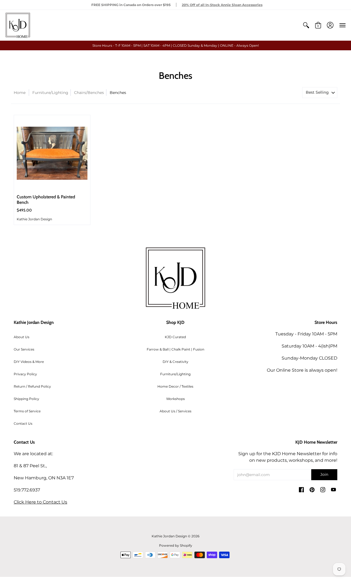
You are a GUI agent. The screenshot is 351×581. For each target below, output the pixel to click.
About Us (21, 337)
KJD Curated (175, 337)
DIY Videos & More (29, 362)
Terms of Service (27, 411)
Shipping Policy (26, 399)
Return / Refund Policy (32, 386)
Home (20, 92)
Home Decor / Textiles (175, 386)
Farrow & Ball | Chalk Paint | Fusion (175, 349)
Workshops (175, 399)
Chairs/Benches (89, 92)
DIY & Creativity (175, 362)
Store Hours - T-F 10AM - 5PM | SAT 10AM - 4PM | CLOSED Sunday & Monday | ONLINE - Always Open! (175, 45)
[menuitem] (306, 25)
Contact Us (23, 423)
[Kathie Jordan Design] (17, 25)
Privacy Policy (25, 374)
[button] (306, 25)
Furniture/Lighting (50, 92)
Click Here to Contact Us (40, 502)
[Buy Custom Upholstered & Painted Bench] (52, 153)
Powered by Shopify (175, 545)
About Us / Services (175, 411)
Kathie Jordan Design (34, 219)
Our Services (24, 349)
